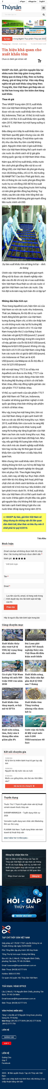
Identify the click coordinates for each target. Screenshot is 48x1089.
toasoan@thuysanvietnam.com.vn (21, 965)
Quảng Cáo (6, 1057)
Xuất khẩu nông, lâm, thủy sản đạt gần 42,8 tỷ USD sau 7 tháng (34, 679)
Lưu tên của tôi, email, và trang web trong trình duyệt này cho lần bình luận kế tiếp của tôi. (24, 599)
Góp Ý (4, 1060)
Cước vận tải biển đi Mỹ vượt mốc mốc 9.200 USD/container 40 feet (35, 736)
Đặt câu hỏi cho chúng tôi (23, 786)
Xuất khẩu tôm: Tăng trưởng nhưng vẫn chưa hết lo (34, 707)
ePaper (22, 1)
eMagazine (32, 1)
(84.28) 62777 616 (19, 969)
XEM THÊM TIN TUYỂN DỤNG (15, 838)
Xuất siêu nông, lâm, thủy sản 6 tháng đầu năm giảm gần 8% (10, 734)
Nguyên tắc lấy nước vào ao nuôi (19, 771)
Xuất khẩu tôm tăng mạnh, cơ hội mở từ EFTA (12, 705)
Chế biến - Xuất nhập (19, 44)
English (42, 1)
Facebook (6, 1063)
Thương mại (6, 44)
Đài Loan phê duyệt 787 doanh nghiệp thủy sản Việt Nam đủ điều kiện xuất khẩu (34, 650)
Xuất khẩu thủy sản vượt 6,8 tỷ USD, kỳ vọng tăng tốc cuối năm (12, 648)
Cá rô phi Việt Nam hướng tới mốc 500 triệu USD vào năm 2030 (12, 679)
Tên (6, 576)
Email (7, 586)
